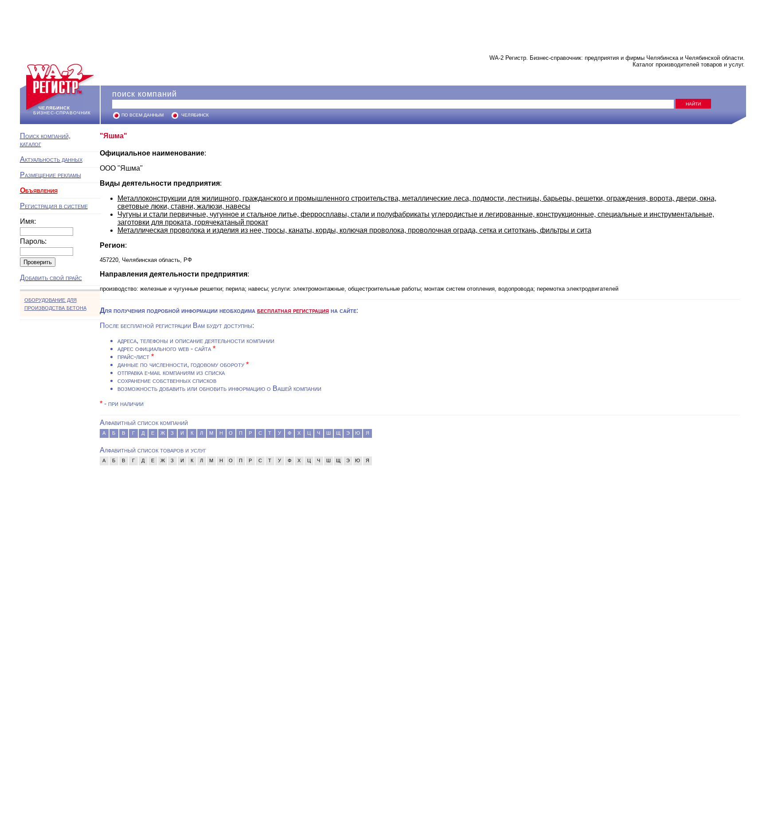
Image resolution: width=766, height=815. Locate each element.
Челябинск (195, 115)
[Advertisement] (383, 24)
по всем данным (142, 115)
